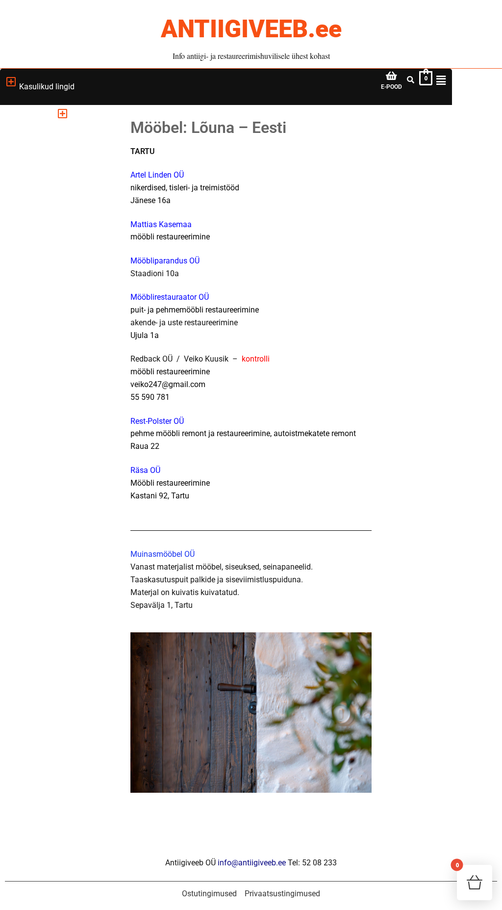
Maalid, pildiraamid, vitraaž (64, 303)
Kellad (28, 349)
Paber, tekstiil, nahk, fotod (61, 326)
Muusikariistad (43, 372)
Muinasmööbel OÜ (162, 554)
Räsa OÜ (145, 470)
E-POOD (391, 86)
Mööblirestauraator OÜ (169, 297)
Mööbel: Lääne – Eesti (56, 256)
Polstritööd (36, 280)
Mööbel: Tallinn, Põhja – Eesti (59, 206)
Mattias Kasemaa (161, 224)
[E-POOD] (392, 76)
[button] (62, 114)
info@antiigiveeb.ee (252, 862)
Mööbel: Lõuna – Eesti (56, 233)
